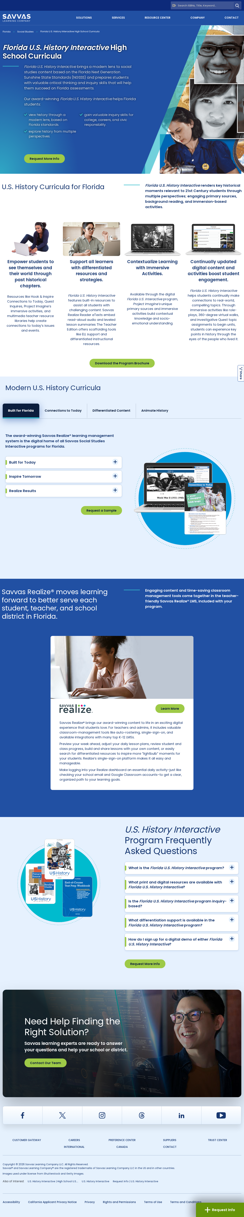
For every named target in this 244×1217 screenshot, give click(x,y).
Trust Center (217, 1140)
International (74, 1147)
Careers (74, 1140)
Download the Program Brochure (122, 363)
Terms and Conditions (185, 1202)
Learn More (170, 708)
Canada (122, 1147)
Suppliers (169, 1140)
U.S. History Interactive (95, 1181)
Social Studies (25, 31)
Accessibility (11, 1202)
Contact (232, 18)
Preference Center (122, 1140)
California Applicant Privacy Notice (52, 1202)
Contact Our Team (45, 1063)
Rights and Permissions (119, 1202)
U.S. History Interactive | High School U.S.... (53, 1181)
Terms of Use (153, 1202)
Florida (7, 31)
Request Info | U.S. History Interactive (135, 1181)
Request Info (223, 1209)
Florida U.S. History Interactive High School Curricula (69, 31)
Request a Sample (101, 510)
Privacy (90, 1202)
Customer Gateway (26, 1140)
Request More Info (44, 158)
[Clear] (174, 5)
